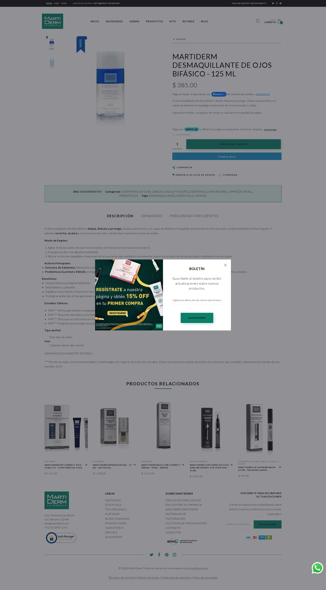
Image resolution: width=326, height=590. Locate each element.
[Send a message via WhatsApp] (317, 568)
